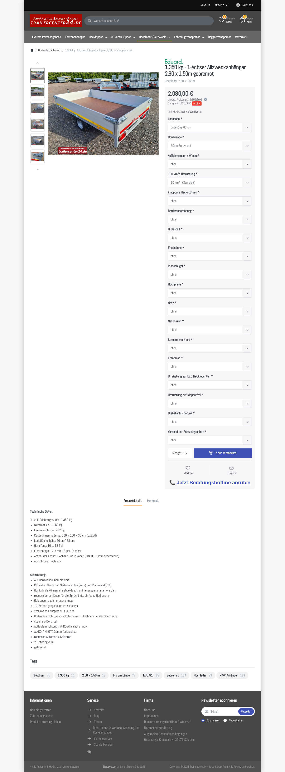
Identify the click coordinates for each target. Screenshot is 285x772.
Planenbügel (175, 266)
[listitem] (103, 114)
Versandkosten (194, 111)
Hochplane (174, 284)
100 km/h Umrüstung (181, 174)
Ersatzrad (174, 358)
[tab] (133, 501)
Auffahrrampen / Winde (182, 156)
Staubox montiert (179, 340)
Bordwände (175, 137)
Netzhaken (174, 321)
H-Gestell (174, 229)
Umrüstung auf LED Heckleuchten (189, 376)
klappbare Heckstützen (182, 192)
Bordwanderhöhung (180, 211)
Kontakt (205, 5)
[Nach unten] (37, 169)
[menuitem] (46, 37)
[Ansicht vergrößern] (103, 114)
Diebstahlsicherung (180, 413)
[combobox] (149, 20)
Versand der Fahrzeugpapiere (186, 432)
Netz (171, 303)
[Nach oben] (37, 63)
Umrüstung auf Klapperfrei (184, 395)
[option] (37, 75)
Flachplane (175, 248)
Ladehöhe (174, 119)
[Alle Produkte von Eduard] (174, 61)
